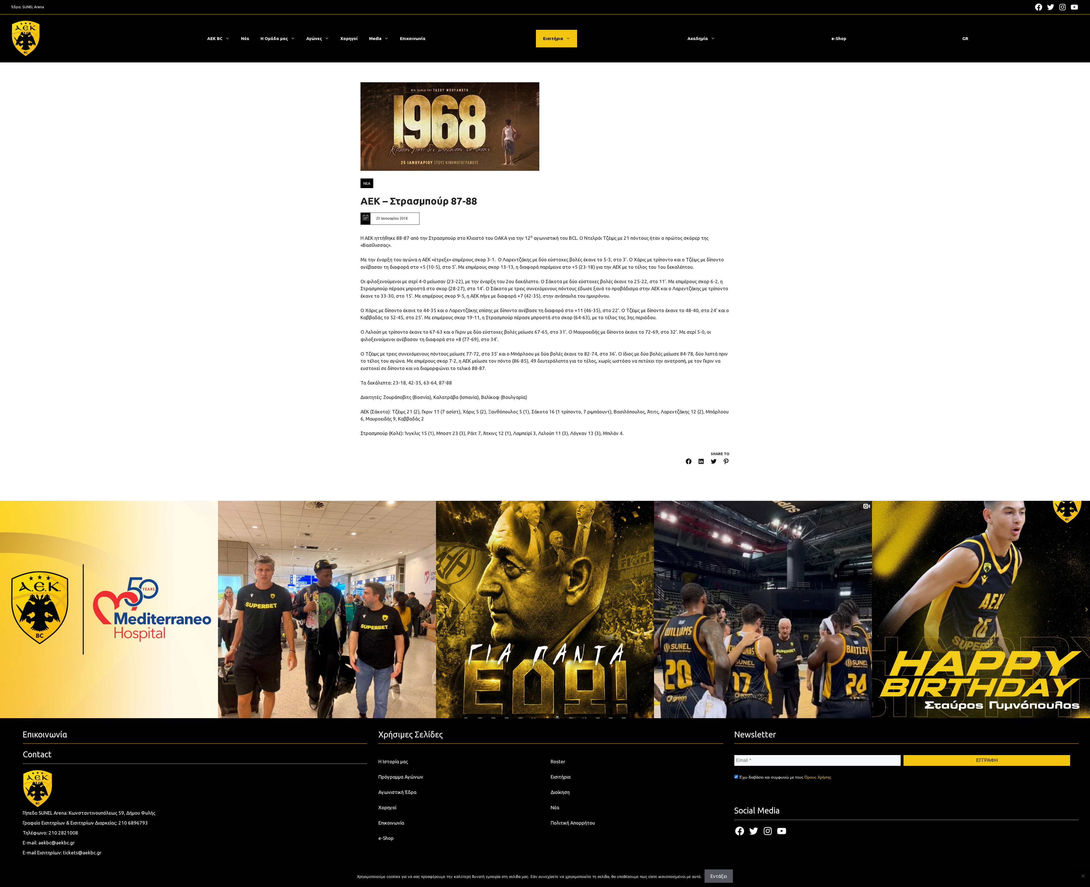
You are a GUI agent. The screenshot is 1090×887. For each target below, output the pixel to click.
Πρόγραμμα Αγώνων (400, 776)
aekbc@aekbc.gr (56, 842)
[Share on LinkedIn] (701, 462)
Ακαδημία (697, 38)
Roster (558, 761)
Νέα (245, 38)
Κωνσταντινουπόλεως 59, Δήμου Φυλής (112, 812)
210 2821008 (63, 832)
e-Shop (838, 38)
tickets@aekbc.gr (82, 852)
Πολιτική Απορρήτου (573, 822)
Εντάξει (718, 876)
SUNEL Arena (33, 7)
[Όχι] (1083, 876)
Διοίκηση (560, 792)
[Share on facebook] (688, 462)
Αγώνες (314, 38)
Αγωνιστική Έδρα (397, 792)
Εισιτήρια (553, 38)
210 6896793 (133, 822)
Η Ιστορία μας (393, 761)
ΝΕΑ (366, 183)
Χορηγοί (349, 38)
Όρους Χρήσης (817, 777)
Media (375, 38)
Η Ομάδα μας (274, 38)
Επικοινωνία (412, 38)
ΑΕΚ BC (215, 38)
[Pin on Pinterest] (726, 462)
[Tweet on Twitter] (713, 462)
